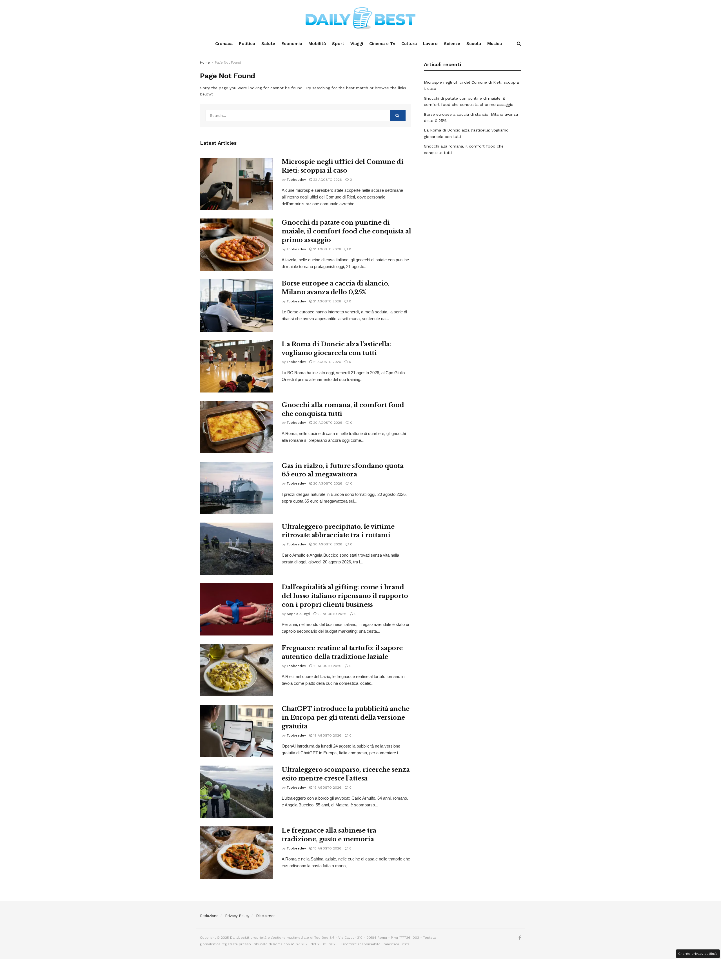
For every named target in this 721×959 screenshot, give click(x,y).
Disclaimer (265, 916)
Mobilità (317, 43)
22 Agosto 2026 (327, 180)
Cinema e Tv (382, 43)
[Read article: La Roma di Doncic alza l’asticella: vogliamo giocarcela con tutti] (236, 366)
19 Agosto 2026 (326, 666)
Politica (247, 43)
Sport (338, 43)
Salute (268, 43)
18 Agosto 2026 (326, 848)
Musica (494, 43)
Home (205, 62)
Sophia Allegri (298, 614)
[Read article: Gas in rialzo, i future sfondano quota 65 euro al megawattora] (236, 488)
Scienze (452, 43)
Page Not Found (228, 62)
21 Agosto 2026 (326, 249)
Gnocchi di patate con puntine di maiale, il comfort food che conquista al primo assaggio (346, 231)
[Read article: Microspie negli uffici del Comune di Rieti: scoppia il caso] (236, 184)
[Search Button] (519, 44)
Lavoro (430, 43)
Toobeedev (296, 180)
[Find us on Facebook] (520, 938)
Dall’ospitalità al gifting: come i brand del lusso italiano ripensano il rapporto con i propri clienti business (345, 595)
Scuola (473, 43)
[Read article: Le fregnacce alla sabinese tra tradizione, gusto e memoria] (236, 852)
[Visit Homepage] (360, 18)
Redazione (209, 916)
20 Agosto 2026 (327, 423)
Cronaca (224, 43)
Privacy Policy (237, 916)
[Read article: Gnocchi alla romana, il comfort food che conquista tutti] (236, 427)
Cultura (409, 43)
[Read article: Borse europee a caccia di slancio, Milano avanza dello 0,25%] (236, 305)
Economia (291, 43)
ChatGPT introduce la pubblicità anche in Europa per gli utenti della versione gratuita (346, 717)
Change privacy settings (698, 954)
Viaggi (356, 43)
